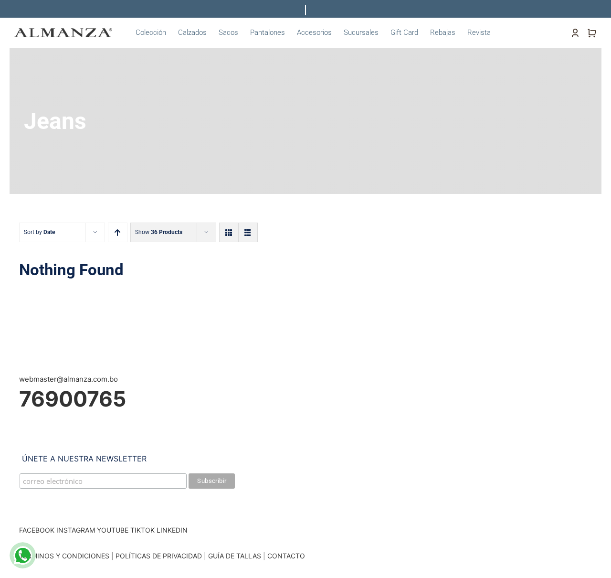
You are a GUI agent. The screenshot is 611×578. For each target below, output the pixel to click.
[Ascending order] (117, 232)
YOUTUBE (112, 530)
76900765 (72, 399)
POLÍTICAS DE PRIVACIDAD (159, 556)
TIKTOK (142, 530)
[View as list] (248, 232)
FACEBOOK (36, 530)
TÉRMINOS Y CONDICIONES (64, 556)
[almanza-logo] (63, 31)
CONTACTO (286, 556)
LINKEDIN (172, 530)
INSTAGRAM (75, 530)
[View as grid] (229, 232)
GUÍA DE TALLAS (235, 556)
